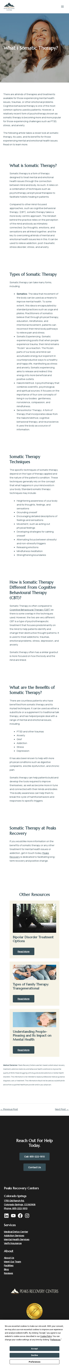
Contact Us (34, 1167)
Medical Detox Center (16, 1231)
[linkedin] (7, 1215)
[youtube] (14, 1215)
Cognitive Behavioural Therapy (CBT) (30, 609)
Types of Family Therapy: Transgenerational (31, 986)
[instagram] (28, 1215)
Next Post (62, 1109)
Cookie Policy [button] (46, 1336)
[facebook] (21, 1215)
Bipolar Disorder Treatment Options (33, 939)
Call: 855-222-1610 (34, 1156)
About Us (9, 1257)
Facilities (8, 1265)
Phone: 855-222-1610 (15, 1208)
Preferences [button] (55, 1340)
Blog (6, 1269)
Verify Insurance (13, 1243)
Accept (34, 1349)
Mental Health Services (16, 1239)
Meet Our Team (12, 1261)
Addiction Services (14, 1235)
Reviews (8, 1273)
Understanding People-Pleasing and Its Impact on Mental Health (32, 1035)
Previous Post (9, 1109)
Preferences (34, 1362)
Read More (24, 951)
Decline (34, 1355)
